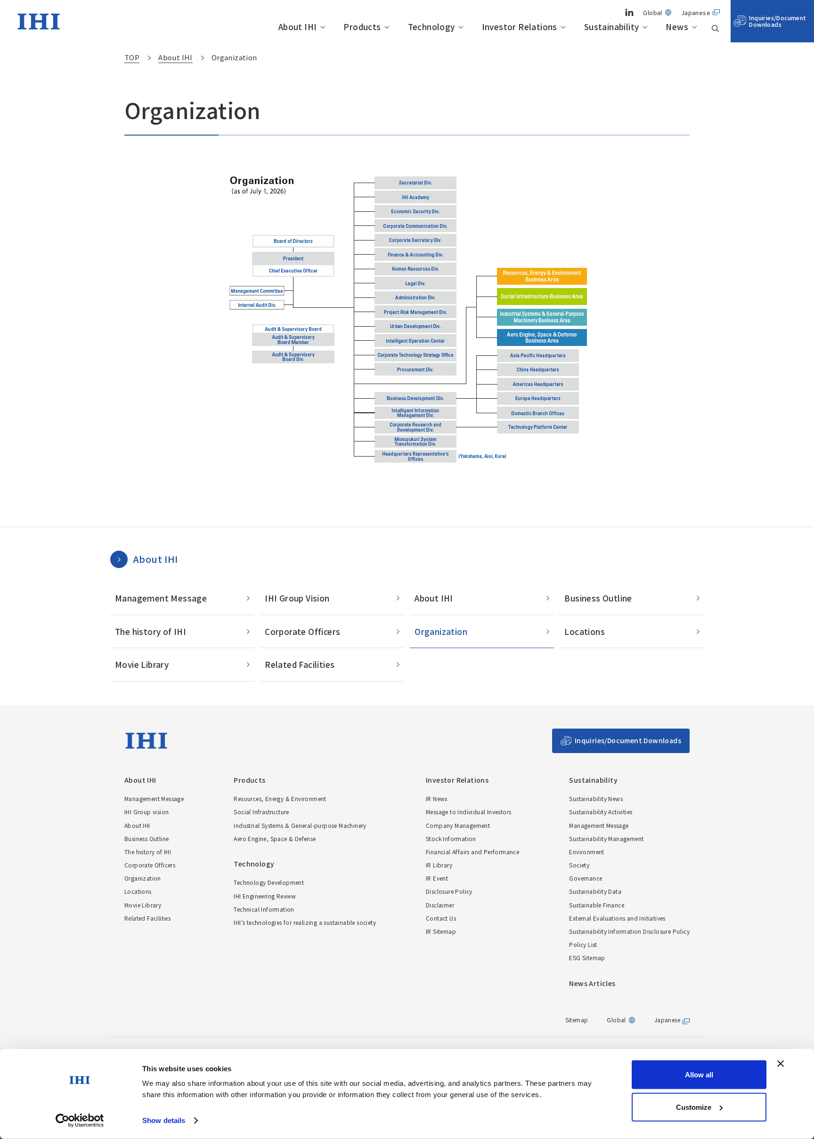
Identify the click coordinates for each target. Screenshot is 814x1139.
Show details (163, 1120)
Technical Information (264, 909)
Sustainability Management (606, 838)
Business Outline (598, 598)
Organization (441, 631)
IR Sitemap (441, 931)
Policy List (583, 944)
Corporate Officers (302, 631)
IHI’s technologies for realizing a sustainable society (305, 922)
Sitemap (576, 1020)
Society (579, 865)
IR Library (439, 865)
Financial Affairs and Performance (472, 852)
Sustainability (611, 27)
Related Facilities (299, 664)
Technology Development (269, 882)
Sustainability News (596, 798)
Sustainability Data (595, 891)
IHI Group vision (146, 812)
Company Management (458, 825)
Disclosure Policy (449, 891)
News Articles (592, 983)
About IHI (297, 27)
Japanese (695, 12)
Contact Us (441, 918)
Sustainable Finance (596, 905)
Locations (584, 631)
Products (362, 27)
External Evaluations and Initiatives (617, 918)
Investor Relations (519, 27)
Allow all (699, 1075)
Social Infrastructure (261, 812)
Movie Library (142, 664)
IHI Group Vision (297, 598)
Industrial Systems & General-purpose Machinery (300, 825)
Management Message (161, 598)
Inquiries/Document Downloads (777, 21)
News (677, 27)
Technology (431, 27)
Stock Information (451, 838)
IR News (437, 798)
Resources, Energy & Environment (280, 798)
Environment (586, 852)
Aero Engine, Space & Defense (275, 838)
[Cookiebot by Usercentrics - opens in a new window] (80, 1121)
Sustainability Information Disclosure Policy (629, 931)
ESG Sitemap (587, 958)
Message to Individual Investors (468, 812)
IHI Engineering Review (265, 896)
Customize (693, 1107)
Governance (585, 878)
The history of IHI (150, 631)
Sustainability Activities (600, 812)
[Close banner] (780, 1063)
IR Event (437, 878)
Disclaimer (440, 905)
